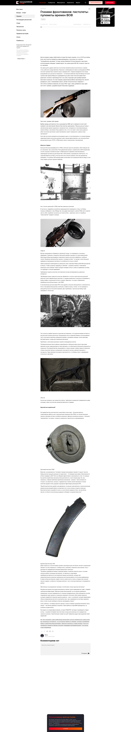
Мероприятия (61, 2)
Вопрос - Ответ (21, 13)
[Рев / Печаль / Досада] (52, 631)
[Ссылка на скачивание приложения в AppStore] (105, 22)
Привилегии (70, 2)
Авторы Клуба (20, 58)
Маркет (78, 2)
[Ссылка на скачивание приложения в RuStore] (105, 16)
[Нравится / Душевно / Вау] (50, 631)
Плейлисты (20, 40)
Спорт (18, 23)
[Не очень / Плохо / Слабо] (44, 631)
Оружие (19, 16)
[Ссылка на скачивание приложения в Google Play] (105, 19)
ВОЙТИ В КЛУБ (110, 2)
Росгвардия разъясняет (24, 20)
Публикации (43, 8)
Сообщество (51, 2)
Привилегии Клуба (22, 33)
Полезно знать (21, 30)
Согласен (65, 728)
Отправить (84, 653)
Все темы (19, 9)
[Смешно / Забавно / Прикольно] (47, 631)
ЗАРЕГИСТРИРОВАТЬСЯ (96, 2)
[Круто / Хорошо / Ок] (41, 631)
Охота (18, 37)
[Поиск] (85, 2)
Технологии (20, 27)
